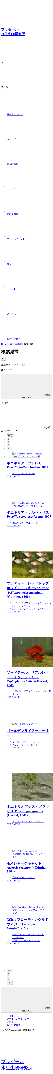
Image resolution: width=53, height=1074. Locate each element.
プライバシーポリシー (18, 1018)
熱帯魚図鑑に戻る (36, 396)
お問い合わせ (13, 1024)
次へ (10, 448)
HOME (4, 344)
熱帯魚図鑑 (16, 344)
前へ (10, 436)
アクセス (11, 1021)
